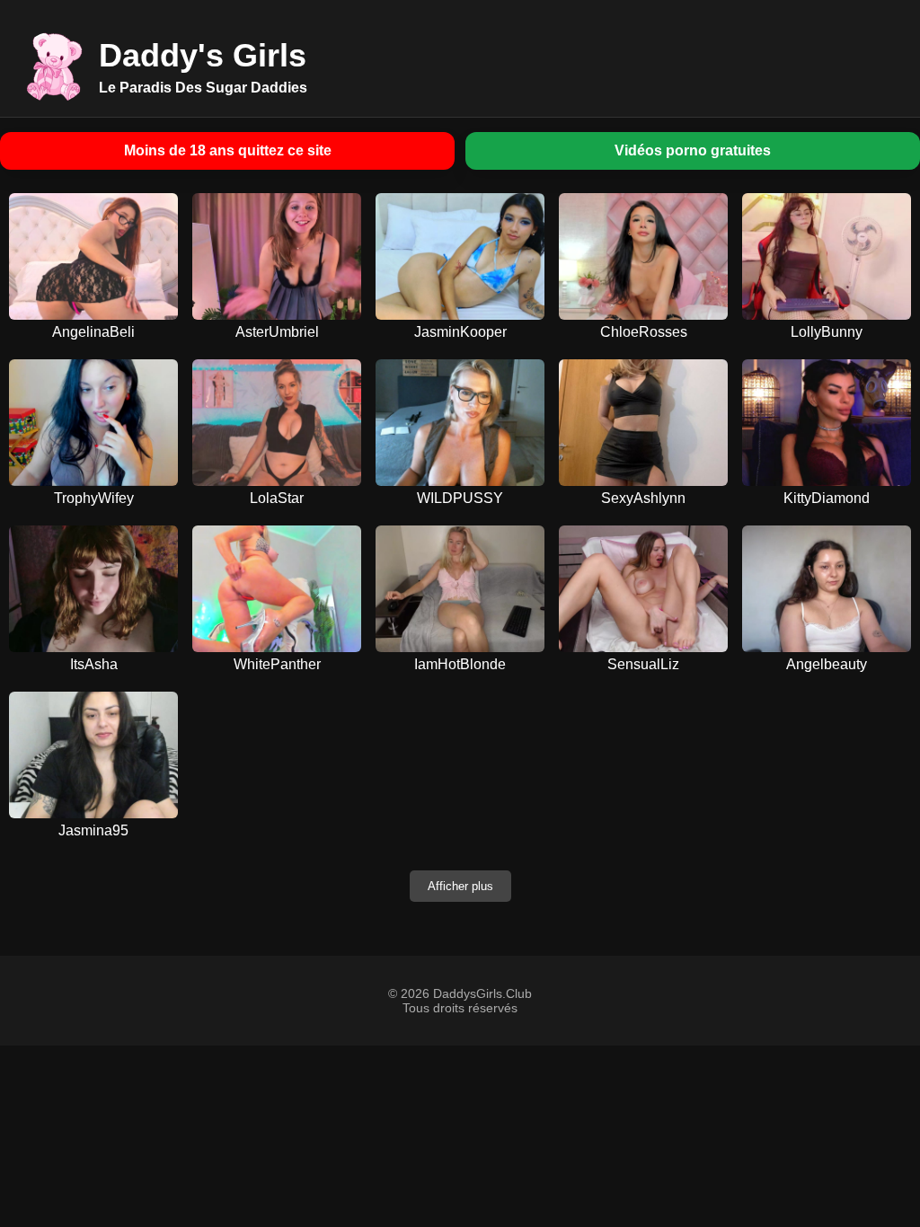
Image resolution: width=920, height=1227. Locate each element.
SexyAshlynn (643, 498)
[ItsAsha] (93, 588)
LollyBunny (826, 332)
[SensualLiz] (643, 588)
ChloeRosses (643, 332)
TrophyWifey (94, 498)
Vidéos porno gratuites (693, 150)
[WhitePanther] (276, 588)
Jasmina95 (93, 830)
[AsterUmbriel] (276, 256)
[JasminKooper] (460, 256)
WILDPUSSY (460, 498)
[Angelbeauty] (826, 588)
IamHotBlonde (460, 664)
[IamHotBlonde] (460, 588)
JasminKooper (460, 332)
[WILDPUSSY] (460, 422)
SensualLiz (643, 664)
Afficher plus (460, 886)
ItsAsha (94, 664)
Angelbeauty (826, 664)
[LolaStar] (276, 422)
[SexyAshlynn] (643, 422)
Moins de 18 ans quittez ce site (228, 150)
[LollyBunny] (826, 256)
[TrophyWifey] (93, 422)
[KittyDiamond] (826, 422)
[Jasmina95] (93, 755)
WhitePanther (277, 664)
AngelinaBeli (93, 332)
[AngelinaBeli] (93, 256)
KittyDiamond (826, 498)
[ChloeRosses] (643, 256)
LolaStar (277, 498)
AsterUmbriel (277, 332)
